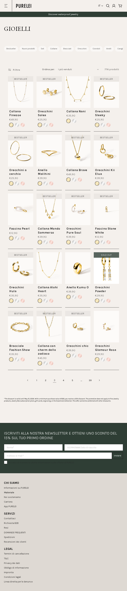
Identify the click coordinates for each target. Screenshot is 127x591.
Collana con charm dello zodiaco (47, 349)
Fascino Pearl (19, 228)
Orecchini (82, 48)
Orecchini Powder (102, 289)
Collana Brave (76, 170)
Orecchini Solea (45, 113)
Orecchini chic (77, 346)
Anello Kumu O (77, 287)
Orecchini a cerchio (18, 172)
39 (90, 380)
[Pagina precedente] (27, 380)
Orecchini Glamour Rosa (105, 347)
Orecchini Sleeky (102, 113)
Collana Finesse (15, 113)
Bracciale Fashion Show (19, 347)
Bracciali (67, 48)
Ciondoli (96, 48)
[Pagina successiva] (99, 380)
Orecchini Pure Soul (73, 230)
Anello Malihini (44, 172)
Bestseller (11, 48)
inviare (117, 455)
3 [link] (54, 380)
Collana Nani (76, 111)
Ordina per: (48, 69)
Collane (53, 48)
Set (42, 48)
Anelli (108, 48)
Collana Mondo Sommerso (49, 230)
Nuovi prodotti (28, 48)
